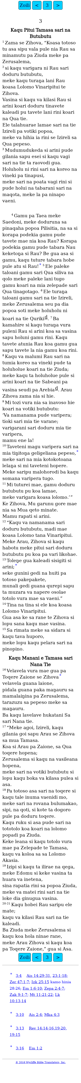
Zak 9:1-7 (18, 995)
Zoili (25, 5)
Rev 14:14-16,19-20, (48, 1028)
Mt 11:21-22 (41, 995)
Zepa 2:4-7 (54, 988)
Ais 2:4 (35, 1015)
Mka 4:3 (52, 1015)
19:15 (15, 1035)
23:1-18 (59, 976)
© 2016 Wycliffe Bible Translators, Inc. (41, 1062)
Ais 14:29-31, (39, 976)
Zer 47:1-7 (19, 982)
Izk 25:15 (40, 982)
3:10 (20, 1015)
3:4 (19, 976)
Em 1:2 (35, 1048)
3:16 (20, 1048)
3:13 (20, 1028)
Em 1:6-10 (32, 988)
